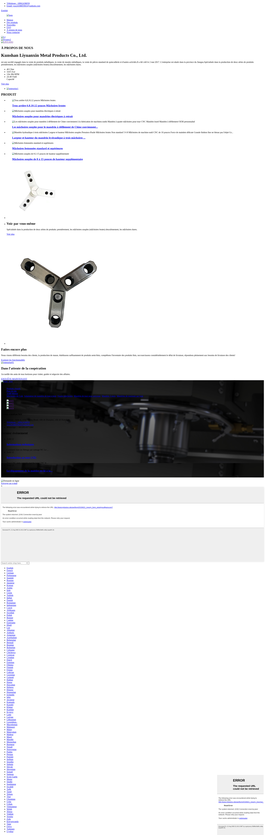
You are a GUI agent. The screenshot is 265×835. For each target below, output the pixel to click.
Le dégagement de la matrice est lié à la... (30, 470)
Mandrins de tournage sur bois (130, 396)
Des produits (12, 22)
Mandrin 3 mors (109, 396)
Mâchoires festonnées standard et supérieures (37, 148)
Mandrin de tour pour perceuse (87, 396)
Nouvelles (11, 25)
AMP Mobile (12, 393)
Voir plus (5, 84)
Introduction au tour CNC (22, 457)
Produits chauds (13, 388)
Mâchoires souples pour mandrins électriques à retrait (42, 116)
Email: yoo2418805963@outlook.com (23, 6)
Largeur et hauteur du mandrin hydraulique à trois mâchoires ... (48, 137)
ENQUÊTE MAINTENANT (14, 379)
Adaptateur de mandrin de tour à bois (40, 396)
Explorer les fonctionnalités (13, 360)
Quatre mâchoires (65, 396)
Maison (10, 20)
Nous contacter (13, 32)
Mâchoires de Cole (15, 396)
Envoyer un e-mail (9, 483)
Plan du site (12, 391)
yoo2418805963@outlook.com (20, 425)
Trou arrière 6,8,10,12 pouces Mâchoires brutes (39, 105)
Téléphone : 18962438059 (18, 3)
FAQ (9, 27)
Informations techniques (20, 444)
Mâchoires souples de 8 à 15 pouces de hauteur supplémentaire (47, 159)
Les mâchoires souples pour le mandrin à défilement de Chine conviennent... (55, 127)
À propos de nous (14, 30)
